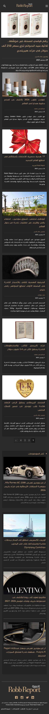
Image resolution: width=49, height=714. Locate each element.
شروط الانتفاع (5, 709)
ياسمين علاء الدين (41, 56)
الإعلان (23, 709)
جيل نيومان (41, 295)
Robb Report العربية (38, 165)
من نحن (35, 709)
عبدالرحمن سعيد (39, 109)
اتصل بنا (29, 709)
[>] (16, 440)
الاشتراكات (15, 709)
